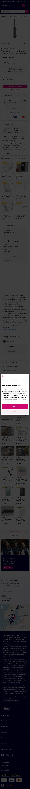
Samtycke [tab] (5, 380)
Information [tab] (15, 380)
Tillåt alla (15, 406)
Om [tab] (25, 380)
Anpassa (14, 411)
